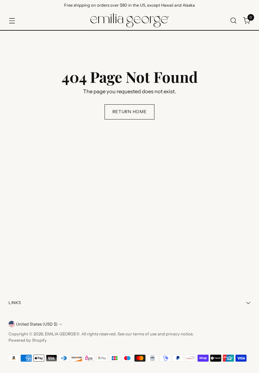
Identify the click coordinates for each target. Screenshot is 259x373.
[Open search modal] (233, 20)
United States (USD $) (36, 324)
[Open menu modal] (11, 20)
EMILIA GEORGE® (62, 334)
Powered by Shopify (28, 340)
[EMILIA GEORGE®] (129, 20)
